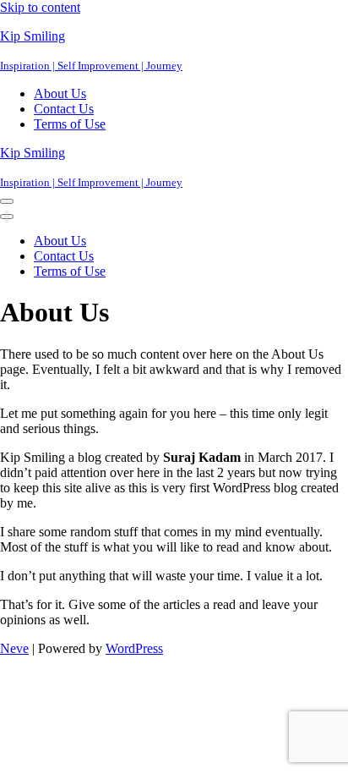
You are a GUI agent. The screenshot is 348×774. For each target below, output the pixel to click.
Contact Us (64, 109)
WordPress (134, 648)
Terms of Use (70, 124)
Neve (14, 648)
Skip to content (40, 7)
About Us (60, 93)
